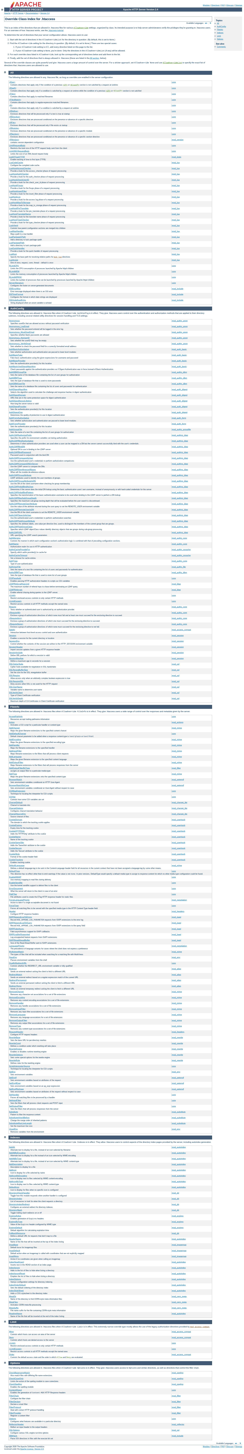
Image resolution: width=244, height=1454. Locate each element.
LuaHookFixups (16, 185)
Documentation (32, 13)
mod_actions (177, 722)
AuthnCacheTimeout (18, 555)
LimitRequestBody (17, 145)
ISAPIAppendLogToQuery (20, 923)
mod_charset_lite (179, 802)
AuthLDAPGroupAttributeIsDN (22, 481)
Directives (215, 5)
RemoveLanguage (17, 1014)
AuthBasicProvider (17, 361)
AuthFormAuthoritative (19, 418)
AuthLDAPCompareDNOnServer (23, 464)
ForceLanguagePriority (19, 900)
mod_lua (176, 162)
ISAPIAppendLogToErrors (20, 917)
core (174, 82)
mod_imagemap (179, 1245)
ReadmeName (15, 1313)
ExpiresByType (15, 1222)
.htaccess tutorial (55, 30)
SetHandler (14, 1095)
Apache (7, 13)
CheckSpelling (15, 1384)
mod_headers (178, 911)
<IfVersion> (14, 140)
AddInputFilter (15, 751)
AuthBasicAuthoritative (19, 349)
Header (12, 911)
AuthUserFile (15, 567)
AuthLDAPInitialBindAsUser (21, 487)
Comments (221, 47)
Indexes (220, 33)
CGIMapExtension (17, 791)
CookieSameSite (16, 842)
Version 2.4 (44, 13)
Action (12, 722)
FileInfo (220, 30)
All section (94, 58)
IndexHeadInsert (16, 1262)
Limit (219, 36)
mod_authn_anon (180, 321)
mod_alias (176, 969)
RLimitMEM (14, 271)
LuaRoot (13, 254)
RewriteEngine (15, 1049)
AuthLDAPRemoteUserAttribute (23, 504)
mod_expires (177, 1216)
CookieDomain (15, 820)
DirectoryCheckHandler (19, 1193)
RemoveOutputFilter (18, 1020)
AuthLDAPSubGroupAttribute (22, 521)
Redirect (13, 969)
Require (12, 607)
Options (220, 39)
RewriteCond (15, 1043)
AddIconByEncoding (18, 1176)
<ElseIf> (74, 85)
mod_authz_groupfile (181, 429)
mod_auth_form (179, 418)
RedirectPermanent (17, 980)
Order (11, 1354)
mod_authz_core (179, 538)
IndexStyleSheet (16, 1290)
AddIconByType (16, 1181)
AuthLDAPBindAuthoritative (21, 441)
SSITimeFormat (16, 294)
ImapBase (13, 1245)
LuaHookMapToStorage (19, 202)
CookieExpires (15, 825)
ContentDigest (15, 1390)
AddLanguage (15, 756)
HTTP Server (18, 13)
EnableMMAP (15, 877)
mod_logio (176, 157)
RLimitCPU (14, 266)
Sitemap (238, 5)
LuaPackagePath (16, 243)
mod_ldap (176, 584)
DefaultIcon (14, 1187)
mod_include (177, 288)
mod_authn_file (179, 567)
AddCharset (14, 728)
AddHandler (14, 745)
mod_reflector (178, 1424)
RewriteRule (14, 1060)
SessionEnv (14, 641)
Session (12, 635)
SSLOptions (14, 1430)
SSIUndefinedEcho (17, 300)
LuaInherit (13, 225)
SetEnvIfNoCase (16, 1089)
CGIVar (12, 797)
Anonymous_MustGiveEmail (21, 332)
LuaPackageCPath (17, 237)
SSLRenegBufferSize (18, 670)
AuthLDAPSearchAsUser (20, 515)
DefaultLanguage (16, 865)
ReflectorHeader (16, 1424)
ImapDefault (14, 1250)
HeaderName (15, 1239)
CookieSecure (15, 848)
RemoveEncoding (17, 997)
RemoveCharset (16, 992)
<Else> (12, 82)
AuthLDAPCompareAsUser (21, 458)
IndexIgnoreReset (17, 1273)
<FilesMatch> (15, 100)
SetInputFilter (15, 1100)
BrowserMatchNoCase (19, 785)
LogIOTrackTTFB (17, 157)
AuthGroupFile (15, 429)
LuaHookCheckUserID (19, 180)
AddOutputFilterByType (19, 768)
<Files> (12, 94)
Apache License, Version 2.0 (32, 1449)
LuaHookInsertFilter (18, 191)
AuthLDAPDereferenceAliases (22, 469)
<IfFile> (12, 122)
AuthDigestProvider (17, 406)
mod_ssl (175, 664)
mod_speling (177, 1373)
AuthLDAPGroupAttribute (20, 475)
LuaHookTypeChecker (19, 220)
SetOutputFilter (16, 1106)
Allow (11, 1331)
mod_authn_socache (181, 549)
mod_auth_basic (179, 349)
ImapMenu (14, 1256)
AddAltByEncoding (17, 1153)
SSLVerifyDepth (16, 698)
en (206, 23)
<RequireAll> (14, 612)
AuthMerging (14, 538)
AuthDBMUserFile (17, 383)
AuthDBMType (15, 378)
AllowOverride (81, 28)
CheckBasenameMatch (19, 1373)
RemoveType (15, 1026)
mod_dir (175, 1193)
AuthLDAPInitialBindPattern (21, 492)
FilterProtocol (15, 1407)
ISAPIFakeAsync (16, 929)
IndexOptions (15, 1279)
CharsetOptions (16, 808)
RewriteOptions (16, 1055)
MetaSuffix (13, 1308)
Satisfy (12, 630)
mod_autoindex (179, 1147)
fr (210, 23)
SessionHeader (16, 647)
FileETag (13, 894)
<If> (65, 85)
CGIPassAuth (15, 578)
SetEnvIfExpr (15, 1083)
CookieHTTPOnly (17, 831)
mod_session (178, 635)
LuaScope (13, 260)
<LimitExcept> (15, 601)
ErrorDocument (16, 888)
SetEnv (12, 1072)
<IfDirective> (14, 117)
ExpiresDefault (15, 1227)
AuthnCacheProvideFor (19, 549)
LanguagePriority (16, 946)
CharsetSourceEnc (17, 814)
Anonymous (14, 321)
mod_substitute (179, 1112)
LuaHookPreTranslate (19, 208)
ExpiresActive (15, 1216)
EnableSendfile (15, 883)
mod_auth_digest (179, 389)
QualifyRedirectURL (18, 963)
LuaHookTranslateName (20, 214)
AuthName (13, 544)
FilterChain (14, 1396)
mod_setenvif (178, 779)
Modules (206, 5)
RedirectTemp (15, 986)
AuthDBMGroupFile (17, 372)
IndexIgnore (14, 1268)
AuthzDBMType (16, 572)
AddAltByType (15, 1158)
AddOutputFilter (16, 762)
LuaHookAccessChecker (20, 168)
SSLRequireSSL (16, 681)
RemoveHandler (16, 1003)
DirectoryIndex (15, 1198)
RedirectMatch (15, 974)
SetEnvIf (13, 1077)
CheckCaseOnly (16, 1378)
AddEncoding (15, 739)
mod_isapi (176, 917)
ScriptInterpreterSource (19, 1066)
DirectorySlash (15, 1210)
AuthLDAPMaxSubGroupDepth (23, 498)
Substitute (13, 1112)
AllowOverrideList (172, 63)
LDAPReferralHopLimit (19, 584)
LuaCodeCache (16, 162)
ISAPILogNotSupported (19, 934)
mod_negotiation (179, 900)
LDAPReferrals (15, 590)
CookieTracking (16, 860)
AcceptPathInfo (16, 716)
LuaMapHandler (16, 231)
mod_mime (177, 728)
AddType (13, 774)
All (218, 23)
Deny (11, 1337)
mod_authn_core (179, 544)
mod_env (176, 957)
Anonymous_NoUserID (19, 338)
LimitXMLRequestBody (19, 151)
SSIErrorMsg (14, 288)
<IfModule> (14, 128)
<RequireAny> (15, 618)
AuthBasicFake (15, 355)
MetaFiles (13, 1302)
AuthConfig (221, 26)
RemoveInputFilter (17, 1009)
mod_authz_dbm (179, 372)
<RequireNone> (16, 624)
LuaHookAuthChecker (19, 174)
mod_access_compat (181, 630)
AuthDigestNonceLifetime (20, 401)
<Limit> (12, 595)
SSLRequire (14, 675)
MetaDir (12, 1296)
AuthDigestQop (16, 412)
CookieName (15, 837)
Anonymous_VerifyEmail (20, 343)
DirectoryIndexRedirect (19, 1204)
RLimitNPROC (15, 277)
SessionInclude (16, 652)
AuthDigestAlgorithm (18, 389)
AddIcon (12, 1170)
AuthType (13, 561)
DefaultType (14, 871)
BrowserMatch (15, 779)
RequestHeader (16, 1032)
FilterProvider (15, 1413)
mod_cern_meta (179, 1296)
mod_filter (176, 768)
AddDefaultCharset (17, 733)
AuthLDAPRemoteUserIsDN (21, 509)
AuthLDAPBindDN (17, 447)
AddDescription (16, 1164)
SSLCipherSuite (16, 664)
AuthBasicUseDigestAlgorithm (22, 366)
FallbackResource (17, 1233)
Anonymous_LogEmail (19, 326)
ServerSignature (16, 283)
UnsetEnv (13, 1129)
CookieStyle (14, 854)
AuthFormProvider (17, 424)
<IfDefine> (13, 111)
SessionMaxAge (16, 658)
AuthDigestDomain (17, 395)
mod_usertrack (178, 820)
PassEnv (13, 957)
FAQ (223, 5)
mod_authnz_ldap (180, 435)
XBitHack (13, 1436)
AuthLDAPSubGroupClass (20, 527)
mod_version (177, 140)
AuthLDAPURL (15, 532)
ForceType (14, 905)
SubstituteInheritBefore (19, 1117)
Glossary (230, 5)
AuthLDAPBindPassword (20, 452)
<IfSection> (14, 134)
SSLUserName (15, 687)
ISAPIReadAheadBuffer (19, 940)
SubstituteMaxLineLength (20, 1123)
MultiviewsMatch (16, 952)
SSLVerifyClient (16, 692)
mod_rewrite (177, 1037)
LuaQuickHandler (17, 248)
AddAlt (12, 1147)
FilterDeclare (14, 1401)
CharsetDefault (15, 802)
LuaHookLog (14, 197)
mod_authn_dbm (179, 378)
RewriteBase (14, 1037)
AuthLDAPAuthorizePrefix (20, 435)
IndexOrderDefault (17, 1285)
